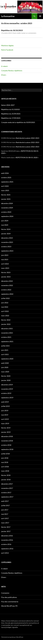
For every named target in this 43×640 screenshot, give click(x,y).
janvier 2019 (6, 432)
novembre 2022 (7, 285)
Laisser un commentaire (28, 33)
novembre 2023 (7, 242)
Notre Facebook (7, 50)
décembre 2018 (7, 436)
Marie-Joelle (16, 33)
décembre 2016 (7, 536)
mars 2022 (5, 316)
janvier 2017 (6, 531)
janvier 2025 (6, 199)
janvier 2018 (6, 480)
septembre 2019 (7, 398)
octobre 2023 (6, 246)
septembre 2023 (7, 251)
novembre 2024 (7, 208)
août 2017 (5, 501)
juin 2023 (4, 255)
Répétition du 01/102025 (10, 109)
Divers (3, 75)
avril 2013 (5, 553)
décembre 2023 (7, 238)
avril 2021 (5, 354)
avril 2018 (5, 467)
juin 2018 (4, 458)
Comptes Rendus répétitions (11, 71)
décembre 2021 (7, 328)
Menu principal (40, 16)
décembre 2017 (7, 484)
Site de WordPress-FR (9, 606)
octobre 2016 (6, 544)
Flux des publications (9, 597)
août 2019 (5, 402)
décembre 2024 (7, 203)
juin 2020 (4, 367)
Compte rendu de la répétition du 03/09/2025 (18, 122)
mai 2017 (4, 514)
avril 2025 (5, 186)
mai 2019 (4, 415)
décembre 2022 (7, 281)
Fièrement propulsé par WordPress (12, 637)
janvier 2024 (6, 234)
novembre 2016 (7, 540)
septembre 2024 (7, 216)
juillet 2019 (5, 406)
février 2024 (5, 229)
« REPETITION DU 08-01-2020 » (26, 157)
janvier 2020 (6, 380)
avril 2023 (5, 264)
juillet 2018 (5, 454)
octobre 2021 (6, 337)
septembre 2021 (7, 341)
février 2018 (5, 475)
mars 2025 (5, 190)
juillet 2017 (5, 505)
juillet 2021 (5, 346)
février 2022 (5, 320)
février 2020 (5, 376)
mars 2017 (5, 523)
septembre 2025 (7, 182)
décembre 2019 (7, 385)
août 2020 (5, 363)
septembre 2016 (7, 549)
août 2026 (5, 173)
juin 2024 (4, 221)
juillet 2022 (5, 298)
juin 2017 (4, 510)
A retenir (4, 66)
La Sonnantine (8, 16)
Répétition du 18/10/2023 (12, 30)
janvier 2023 (6, 277)
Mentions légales (7, 45)
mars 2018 (5, 471)
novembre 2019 (7, 389)
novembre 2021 (7, 333)
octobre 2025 (6, 177)
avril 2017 (5, 518)
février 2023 (5, 272)
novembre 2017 (7, 488)
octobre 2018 (6, 445)
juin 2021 (4, 350)
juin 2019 (4, 410)
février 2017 (5, 527)
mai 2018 (4, 462)
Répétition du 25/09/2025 (10, 114)
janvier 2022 (6, 324)
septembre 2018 (7, 449)
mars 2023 (5, 268)
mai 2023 (4, 259)
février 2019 (5, 428)
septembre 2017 (7, 497)
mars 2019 (5, 423)
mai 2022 (4, 307)
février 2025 (5, 195)
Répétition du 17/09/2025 (10, 118)
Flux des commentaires (9, 602)
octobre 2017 (6, 492)
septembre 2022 (7, 294)
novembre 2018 (7, 441)
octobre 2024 (6, 212)
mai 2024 (4, 225)
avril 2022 (5, 311)
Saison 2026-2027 (8, 105)
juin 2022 (4, 303)
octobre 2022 (6, 290)
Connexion (5, 593)
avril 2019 (5, 419)
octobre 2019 (6, 393)
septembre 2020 (7, 359)
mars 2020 (5, 372)
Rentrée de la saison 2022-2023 (27, 138)
